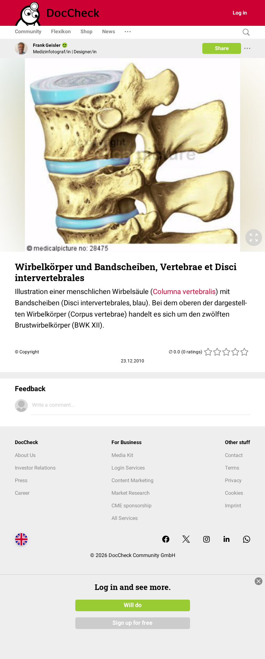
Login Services (128, 468)
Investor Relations (35, 468)
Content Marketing (132, 480)
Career (22, 493)
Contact (234, 455)
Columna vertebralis (184, 292)
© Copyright (27, 351)
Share (222, 48)
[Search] (244, 32)
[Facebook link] (165, 540)
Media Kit (122, 455)
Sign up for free (132, 623)
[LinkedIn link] (226, 540)
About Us (25, 455)
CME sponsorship (131, 505)
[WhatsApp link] (246, 540)
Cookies (234, 493)
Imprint (233, 505)
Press (21, 480)
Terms (232, 468)
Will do (133, 605)
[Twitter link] (186, 540)
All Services (124, 518)
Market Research (130, 493)
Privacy (233, 480)
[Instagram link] (206, 540)
